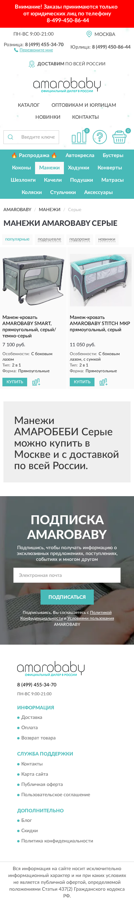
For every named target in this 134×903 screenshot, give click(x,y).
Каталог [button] (29, 105)
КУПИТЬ (15, 382)
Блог (26, 820)
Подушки (81, 180)
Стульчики (63, 192)
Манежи (49, 167)
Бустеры (113, 155)
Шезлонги (23, 180)
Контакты (85, 117)
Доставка (31, 717)
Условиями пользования (90, 618)
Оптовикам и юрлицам (84, 105)
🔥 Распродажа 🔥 (34, 155)
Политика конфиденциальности (57, 841)
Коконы (21, 167)
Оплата (29, 728)
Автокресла (80, 155)
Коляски (32, 192)
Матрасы (112, 180)
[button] (33, 50)
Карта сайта (34, 774)
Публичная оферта (42, 784)
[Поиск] (10, 137)
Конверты (110, 167)
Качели (53, 180)
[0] (119, 137)
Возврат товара (38, 738)
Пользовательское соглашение (55, 794)
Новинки (47, 117)
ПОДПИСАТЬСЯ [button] (67, 597)
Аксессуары (98, 192)
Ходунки (78, 167)
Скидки (29, 831)
